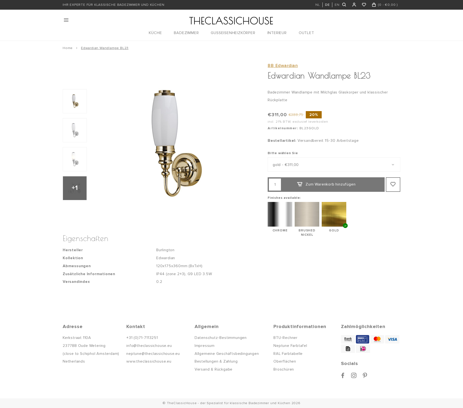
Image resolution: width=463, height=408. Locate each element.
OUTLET (306, 32)
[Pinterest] (365, 375)
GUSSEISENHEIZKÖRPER (233, 32)
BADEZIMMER (186, 32)
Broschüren (283, 369)
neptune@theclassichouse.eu (153, 353)
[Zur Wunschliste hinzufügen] (393, 184)
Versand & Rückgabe (213, 369)
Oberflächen (284, 361)
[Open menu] (66, 20)
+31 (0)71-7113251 (142, 337)
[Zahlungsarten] (348, 339)
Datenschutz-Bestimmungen (221, 337)
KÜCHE (155, 32)
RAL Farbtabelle (288, 353)
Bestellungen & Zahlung (216, 361)
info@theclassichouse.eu (149, 345)
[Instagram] (354, 375)
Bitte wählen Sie (283, 153)
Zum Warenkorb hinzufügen (330, 184)
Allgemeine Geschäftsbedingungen (227, 353)
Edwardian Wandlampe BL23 (105, 48)
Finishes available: (284, 198)
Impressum (205, 345)
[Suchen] (344, 5)
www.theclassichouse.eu (148, 361)
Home (68, 48)
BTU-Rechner (285, 337)
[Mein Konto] (354, 5)
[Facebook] (343, 375)
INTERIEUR (277, 32)
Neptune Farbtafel (290, 345)
